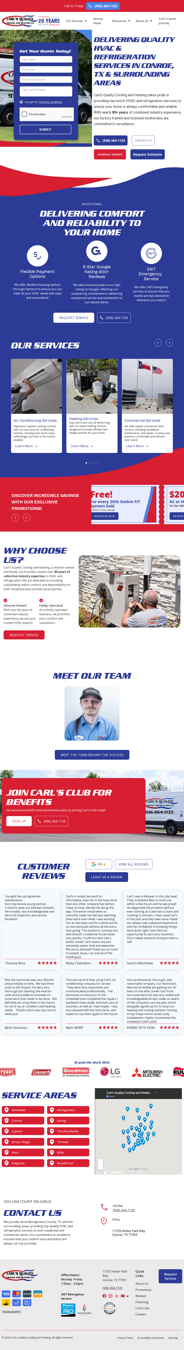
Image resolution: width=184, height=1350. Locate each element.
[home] (20, 21)
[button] (76, 21)
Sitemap (173, 1338)
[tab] (86, 463)
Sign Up (19, 821)
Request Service (73, 318)
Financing (141, 1302)
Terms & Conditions (50, 102)
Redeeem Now (101, 516)
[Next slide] (169, 342)
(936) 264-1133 (124, 1210)
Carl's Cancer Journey (167, 21)
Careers (140, 1314)
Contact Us (143, 140)
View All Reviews (134, 864)
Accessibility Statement (150, 1338)
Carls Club (142, 1308)
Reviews (140, 1296)
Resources (119, 21)
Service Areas (98, 21)
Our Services (74, 21)
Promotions (143, 1290)
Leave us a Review (107, 877)
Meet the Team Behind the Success (92, 755)
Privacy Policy (125, 1338)
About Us (142, 21)
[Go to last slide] (158, 342)
